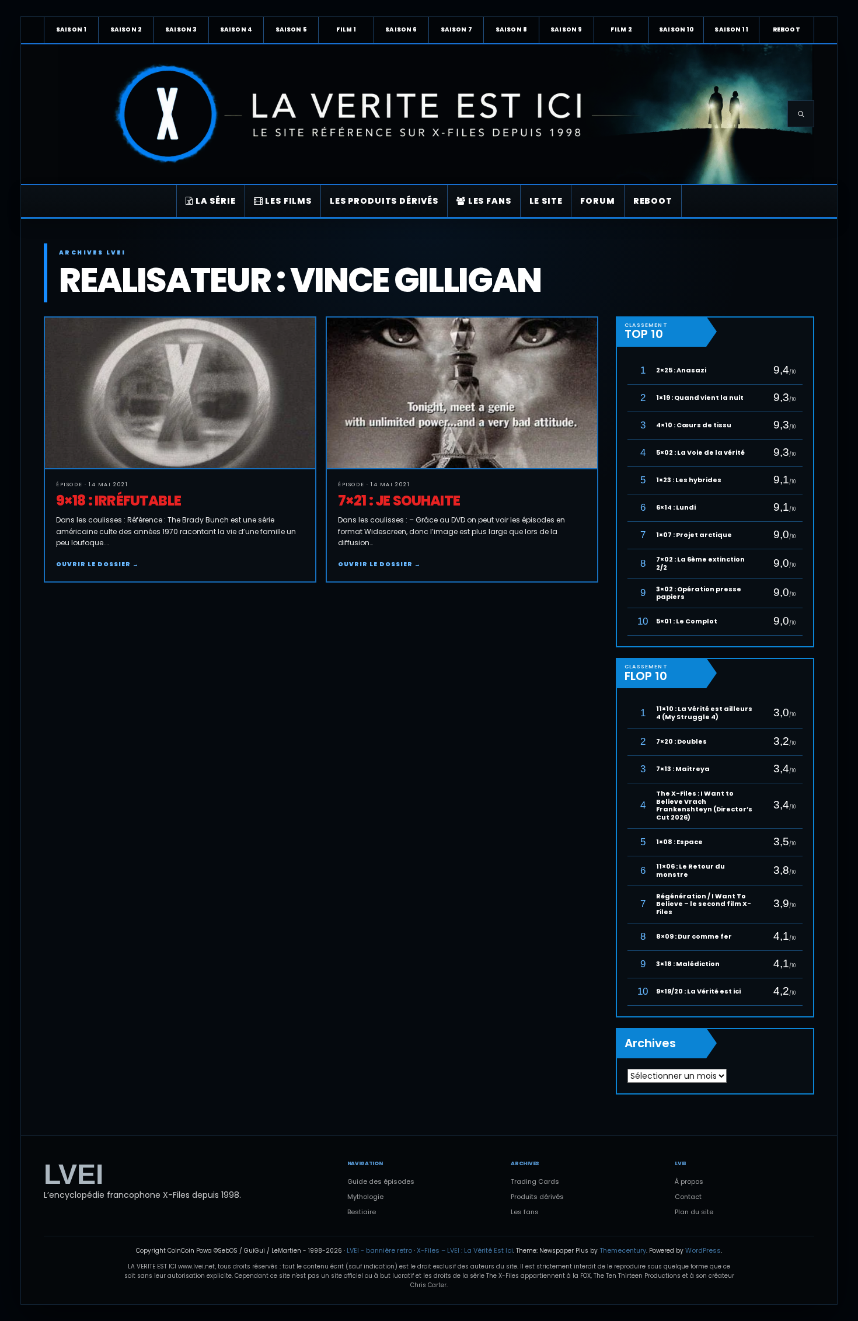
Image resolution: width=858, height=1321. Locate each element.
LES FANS (488, 201)
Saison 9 (566, 29)
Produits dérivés (537, 1196)
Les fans (525, 1212)
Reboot (786, 29)
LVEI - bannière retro (379, 1250)
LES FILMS (287, 201)
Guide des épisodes (380, 1181)
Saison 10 (676, 29)
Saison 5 (291, 29)
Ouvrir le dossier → (97, 564)
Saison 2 (126, 29)
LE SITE (546, 201)
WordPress (703, 1250)
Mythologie (365, 1196)
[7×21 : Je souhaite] (462, 393)
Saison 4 (236, 29)
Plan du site (694, 1212)
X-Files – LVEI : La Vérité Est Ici (465, 1250)
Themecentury (622, 1250)
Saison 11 (731, 29)
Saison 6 (401, 29)
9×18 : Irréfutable (118, 500)
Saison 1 (71, 29)
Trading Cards (535, 1181)
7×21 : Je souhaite (399, 500)
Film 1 (346, 29)
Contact (688, 1196)
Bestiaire (361, 1212)
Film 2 (621, 29)
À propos (689, 1181)
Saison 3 (181, 29)
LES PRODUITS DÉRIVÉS (384, 201)
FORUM (597, 201)
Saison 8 (511, 29)
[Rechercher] (800, 113)
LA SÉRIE (214, 201)
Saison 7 (456, 29)
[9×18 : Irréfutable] (180, 393)
